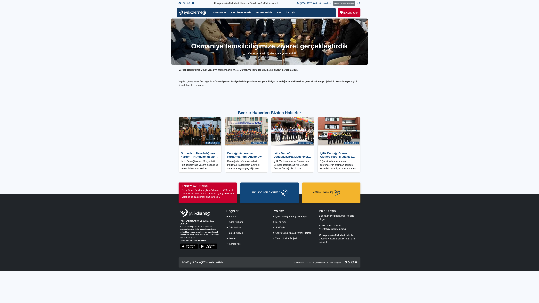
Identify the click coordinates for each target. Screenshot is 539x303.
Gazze (232, 238)
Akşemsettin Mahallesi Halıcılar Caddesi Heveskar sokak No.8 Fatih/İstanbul (337, 238)
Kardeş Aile (235, 244)
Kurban (232, 216)
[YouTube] (356, 262)
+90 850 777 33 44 (331, 225)
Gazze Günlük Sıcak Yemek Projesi (293, 233)
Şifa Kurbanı (235, 227)
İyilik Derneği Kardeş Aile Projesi (291, 216)
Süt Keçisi (280, 227)
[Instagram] (352, 262)
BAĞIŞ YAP (350, 12)
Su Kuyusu (280, 222)
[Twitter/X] (349, 262)
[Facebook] (346, 262)
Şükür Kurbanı (236, 233)
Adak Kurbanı (236, 222)
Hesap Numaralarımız (344, 3)
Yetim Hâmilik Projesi (286, 238)
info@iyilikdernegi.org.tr (334, 229)
